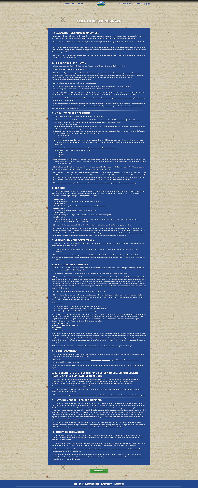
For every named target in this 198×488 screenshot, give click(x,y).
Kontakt (139, 3)
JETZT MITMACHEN (69, 4)
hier (84, 386)
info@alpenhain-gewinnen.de (125, 38)
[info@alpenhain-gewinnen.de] (149, 4)
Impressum (119, 484)
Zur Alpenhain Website (127, 3)
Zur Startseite (99, 471)
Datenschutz (106, 484)
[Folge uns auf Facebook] (146, 4)
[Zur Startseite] (101, 4)
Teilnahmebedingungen (89, 484)
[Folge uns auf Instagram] (144, 4)
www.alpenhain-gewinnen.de (119, 131)
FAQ (75, 484)
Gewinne (80, 4)
